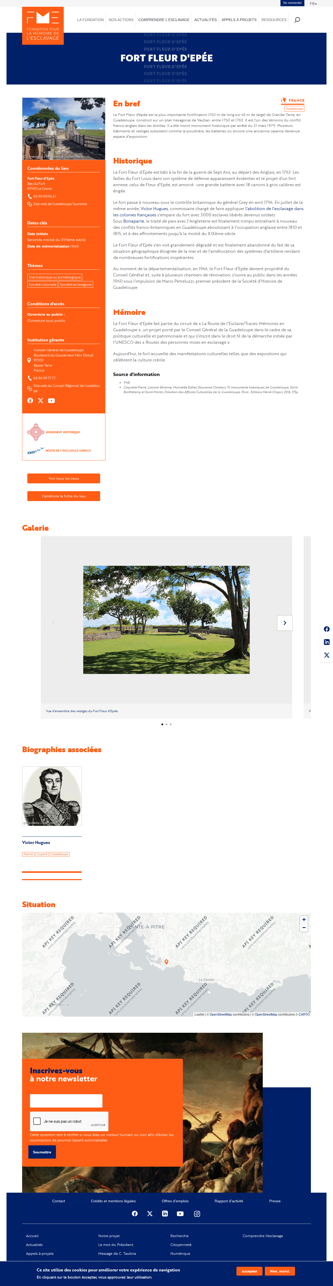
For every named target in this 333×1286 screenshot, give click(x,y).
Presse (275, 1201)
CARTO (304, 1014)
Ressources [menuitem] (273, 20)
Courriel (37, 1090)
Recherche (179, 1236)
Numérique (180, 1253)
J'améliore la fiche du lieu (64, 495)
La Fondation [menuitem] (90, 20)
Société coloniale (42, 284)
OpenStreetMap (221, 1014)
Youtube (181, 1214)
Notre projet (109, 1236)
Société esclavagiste (76, 284)
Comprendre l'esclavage (263, 1236)
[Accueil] (43, 26)
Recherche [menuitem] (297, 19)
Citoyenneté (180, 1244)
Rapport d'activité (229, 1201)
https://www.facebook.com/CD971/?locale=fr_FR (30, 401)
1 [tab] (164, 726)
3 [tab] (172, 726)
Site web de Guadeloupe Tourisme (60, 204)
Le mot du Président (115, 1244)
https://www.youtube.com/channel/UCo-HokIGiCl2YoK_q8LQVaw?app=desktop (52, 401)
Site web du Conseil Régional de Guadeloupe (67, 388)
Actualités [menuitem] (205, 20)
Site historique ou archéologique (55, 277)
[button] (166, 962)
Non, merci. (280, 1271)
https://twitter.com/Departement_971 (41, 401)
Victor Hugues (154, 208)
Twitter (326, 656)
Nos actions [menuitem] (121, 20)
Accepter (249, 1271)
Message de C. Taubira (117, 1253)
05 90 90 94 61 (44, 196)
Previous (53, 623)
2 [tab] (168, 726)
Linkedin (326, 643)
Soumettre (42, 1152)
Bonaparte (133, 221)
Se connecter (292, 2)
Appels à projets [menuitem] (239, 20)
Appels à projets (40, 1253)
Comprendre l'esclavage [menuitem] (163, 20)
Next (285, 623)
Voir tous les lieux (64, 478)
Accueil (32, 1236)
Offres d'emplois (175, 1201)
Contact (58, 1201)
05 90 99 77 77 (44, 378)
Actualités (34, 1244)
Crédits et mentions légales (113, 1201)
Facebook (326, 629)
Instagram (197, 1214)
